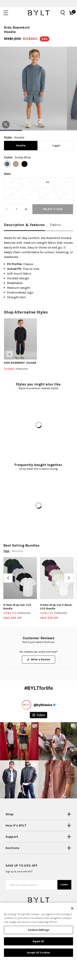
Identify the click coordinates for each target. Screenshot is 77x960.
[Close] (72, 908)
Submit (64, 885)
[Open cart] (71, 12)
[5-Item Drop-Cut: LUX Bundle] (20, 578)
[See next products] (68, 578)
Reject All (38, 941)
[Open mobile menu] (5, 12)
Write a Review (42, 661)
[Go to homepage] (38, 13)
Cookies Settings (38, 929)
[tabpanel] (38, 267)
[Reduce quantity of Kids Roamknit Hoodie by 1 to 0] (7, 209)
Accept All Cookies (38, 952)
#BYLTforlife (38, 688)
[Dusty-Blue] (7, 164)
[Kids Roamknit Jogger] (20, 339)
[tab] (24, 225)
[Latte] (16, 164)
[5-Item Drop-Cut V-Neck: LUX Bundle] (57, 578)
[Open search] (62, 12)
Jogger (56, 145)
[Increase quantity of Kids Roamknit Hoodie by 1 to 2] (26, 209)
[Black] (24, 164)
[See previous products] (8, 578)
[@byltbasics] (26, 705)
